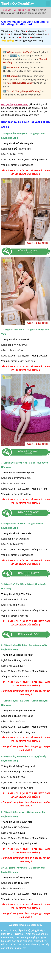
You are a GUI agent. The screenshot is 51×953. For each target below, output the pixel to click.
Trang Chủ (6, 9)
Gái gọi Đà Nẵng (22, 9)
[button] (48, 3)
